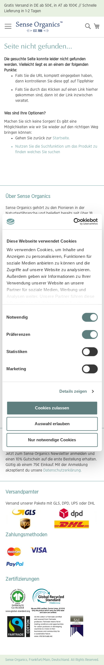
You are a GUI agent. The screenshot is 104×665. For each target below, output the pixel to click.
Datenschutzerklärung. (62, 470)
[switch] (90, 335)
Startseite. (61, 138)
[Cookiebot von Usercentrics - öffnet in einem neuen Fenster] (74, 221)
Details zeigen (73, 391)
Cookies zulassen (52, 407)
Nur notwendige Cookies (52, 439)
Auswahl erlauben (52, 423)
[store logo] (39, 27)
